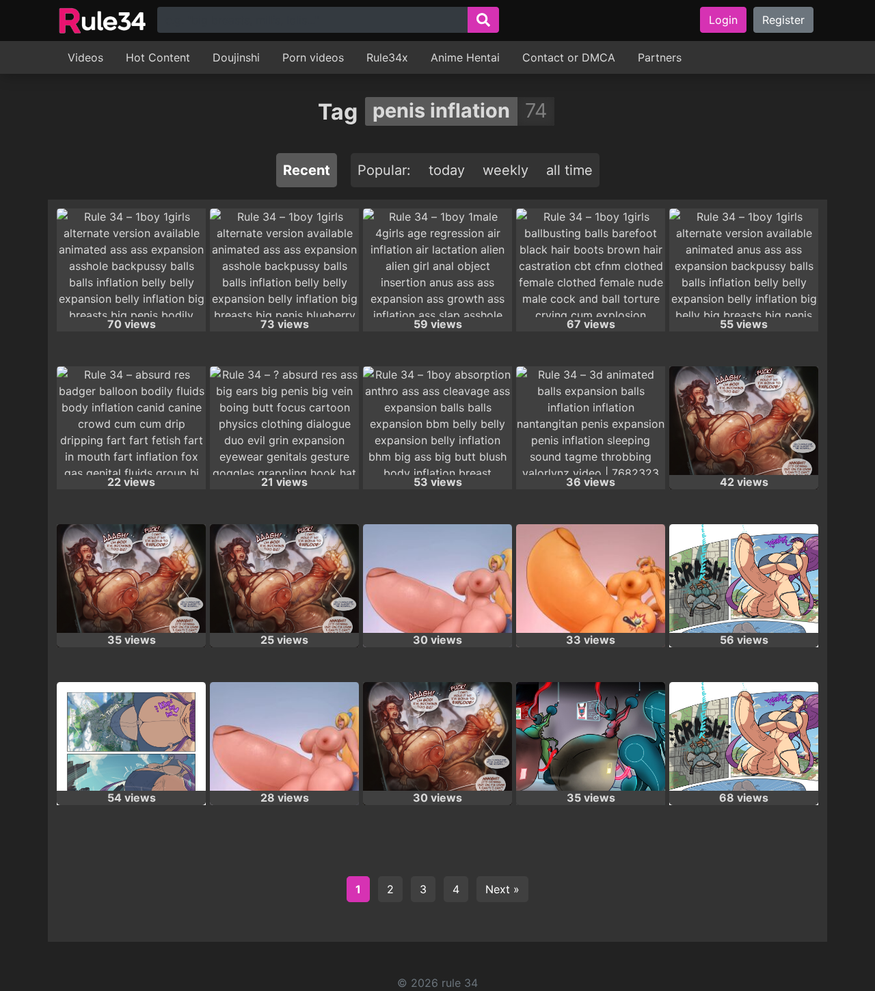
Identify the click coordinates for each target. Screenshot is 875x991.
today (447, 170)
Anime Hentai (465, 57)
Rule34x (387, 57)
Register (783, 20)
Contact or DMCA (568, 57)
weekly (505, 170)
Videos (85, 57)
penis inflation (441, 110)
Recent (306, 170)
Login (723, 20)
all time (569, 170)
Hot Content (158, 57)
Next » (502, 889)
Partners (660, 57)
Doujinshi (236, 57)
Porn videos (313, 57)
